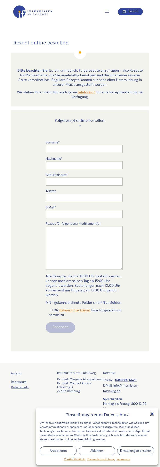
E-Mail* (51, 207)
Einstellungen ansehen (136, 451)
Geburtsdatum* (57, 175)
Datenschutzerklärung (101, 459)
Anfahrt (16, 373)
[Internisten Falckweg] (32, 11)
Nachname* (54, 158)
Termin (133, 11)
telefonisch (86, 92)
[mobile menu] (106, 11)
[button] (152, 414)
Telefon (51, 191)
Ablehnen (97, 451)
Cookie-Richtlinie (74, 459)
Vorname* (53, 142)
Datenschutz (20, 387)
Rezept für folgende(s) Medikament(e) (73, 223)
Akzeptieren (58, 451)
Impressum (123, 459)
